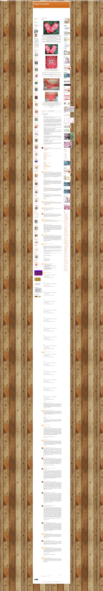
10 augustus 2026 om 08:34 (51, 547)
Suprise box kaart (66, 263)
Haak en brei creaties (40, 8)
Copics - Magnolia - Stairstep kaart (66, 246)
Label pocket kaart (66, 224)
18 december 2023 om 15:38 (50, 219)
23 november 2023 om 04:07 (50, 213)
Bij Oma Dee (36, 219)
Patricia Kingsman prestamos (47, 447)
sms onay (45, 154)
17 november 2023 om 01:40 (50, 201)
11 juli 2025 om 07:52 (49, 272)
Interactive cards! (38, 221)
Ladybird (38, 139)
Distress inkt (65, 218)
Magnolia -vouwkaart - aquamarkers (65, 259)
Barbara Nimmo (45, 201)
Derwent (65, 250)
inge (35, 37)
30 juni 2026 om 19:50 (50, 533)
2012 (65, 157)
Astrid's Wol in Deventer (51, 102)
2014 (65, 155)
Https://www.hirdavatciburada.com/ (47, 166)
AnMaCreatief (36, 212)
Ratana (44, 147)
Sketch (65, 216)
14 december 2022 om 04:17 (50, 171)
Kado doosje (65, 219)
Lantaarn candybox (66, 257)
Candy (65, 245)
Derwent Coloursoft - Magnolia (66, 217)
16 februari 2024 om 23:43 (49, 224)
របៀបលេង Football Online (46, 149)
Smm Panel (45, 163)
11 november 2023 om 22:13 (49, 187)
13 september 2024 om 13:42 (51, 234)
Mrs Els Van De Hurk (46, 243)
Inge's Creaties (41, 4)
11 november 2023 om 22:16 (49, 193)
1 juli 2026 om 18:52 (53, 540)
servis (44, 167)
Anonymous (45, 171)
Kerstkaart (65, 220)
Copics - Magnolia (66, 212)
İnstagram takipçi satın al (46, 165)
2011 (65, 158)
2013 (65, 156)
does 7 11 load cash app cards (47, 204)
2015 (65, 154)
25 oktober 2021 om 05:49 (48, 147)
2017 (65, 150)
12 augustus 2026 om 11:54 (49, 557)
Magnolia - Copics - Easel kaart (66, 230)
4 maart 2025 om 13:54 (49, 263)
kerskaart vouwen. (66, 266)
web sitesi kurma (45, 158)
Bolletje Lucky (36, 67)
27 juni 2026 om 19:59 (53, 447)
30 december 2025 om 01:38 (51, 410)
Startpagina (35, 8)
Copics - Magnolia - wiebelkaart (66, 234)
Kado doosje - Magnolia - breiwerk (65, 229)
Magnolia (65, 215)
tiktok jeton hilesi (45, 168)
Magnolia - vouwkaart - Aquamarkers (65, 243)
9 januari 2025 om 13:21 (51, 243)
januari (66, 151)
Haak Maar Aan (36, 173)
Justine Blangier (45, 533)
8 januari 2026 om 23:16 (48, 417)
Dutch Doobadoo (36, 138)
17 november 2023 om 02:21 (50, 207)
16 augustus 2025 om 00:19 (49, 402)
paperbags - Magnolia (65, 269)
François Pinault (45, 410)
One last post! (38, 160)
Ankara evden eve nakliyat (46, 156)
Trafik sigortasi (45, 157)
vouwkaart (65, 222)
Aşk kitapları (45, 159)
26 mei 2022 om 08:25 (48, 162)
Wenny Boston (45, 263)
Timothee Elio (45, 219)
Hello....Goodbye (38, 126)
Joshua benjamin (45, 234)
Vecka (56, 74)
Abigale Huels (45, 213)
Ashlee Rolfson (45, 207)
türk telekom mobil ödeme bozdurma (48, 155)
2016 (65, 153)
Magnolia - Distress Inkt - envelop (66, 241)
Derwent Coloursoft (66, 235)
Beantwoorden (45, 150)
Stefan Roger (45, 272)
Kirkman (45, 557)
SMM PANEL (45, 164)
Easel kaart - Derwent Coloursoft (66, 237)
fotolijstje (65, 265)
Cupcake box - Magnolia (66, 248)
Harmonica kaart (66, 253)
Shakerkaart (65, 262)
